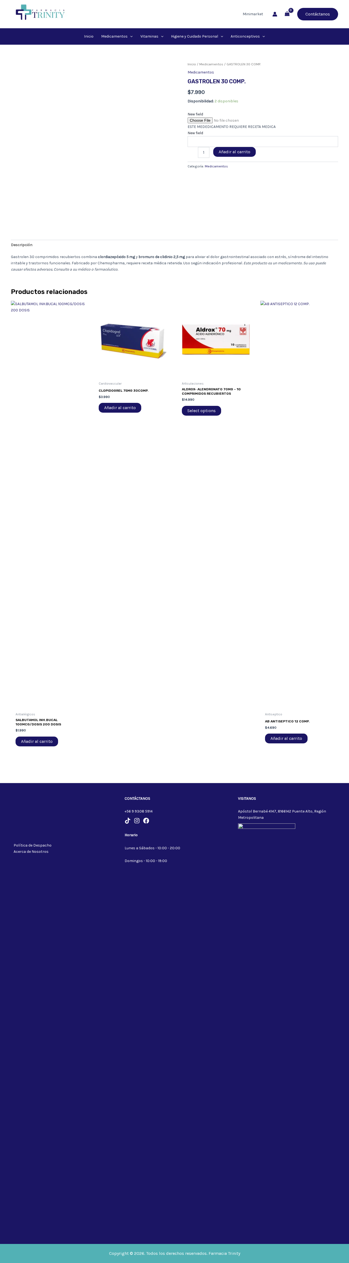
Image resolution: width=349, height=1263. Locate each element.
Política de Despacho (33, 845)
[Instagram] (137, 821)
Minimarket (253, 14)
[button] (317, 14)
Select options (201, 410)
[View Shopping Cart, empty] (287, 14)
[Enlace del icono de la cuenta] (274, 14)
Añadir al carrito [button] (37, 741)
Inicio (192, 64)
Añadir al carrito (234, 151)
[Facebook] (146, 821)
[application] (130, 36)
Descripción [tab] (21, 245)
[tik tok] (128, 821)
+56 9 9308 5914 (139, 811)
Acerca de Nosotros (31, 851)
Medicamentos (211, 64)
